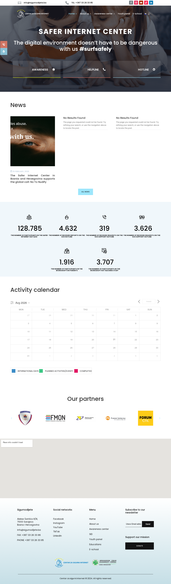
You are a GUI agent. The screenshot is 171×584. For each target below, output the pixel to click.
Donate (139, 546)
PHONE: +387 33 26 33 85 (30, 540)
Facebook (58, 518)
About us (84, 13)
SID (91, 534)
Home (72, 13)
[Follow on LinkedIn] (151, 3)
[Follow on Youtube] (141, 3)
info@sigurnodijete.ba (29, 529)
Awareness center (103, 13)
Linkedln (57, 535)
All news (85, 192)
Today (148, 301)
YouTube (58, 527)
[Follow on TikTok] (146, 3)
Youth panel (124, 13)
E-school (137, 13)
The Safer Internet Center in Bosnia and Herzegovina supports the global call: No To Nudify (32, 179)
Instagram (59, 523)
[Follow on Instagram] (136, 3)
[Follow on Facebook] (131, 3)
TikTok (56, 531)
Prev (12, 418)
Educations (95, 544)
